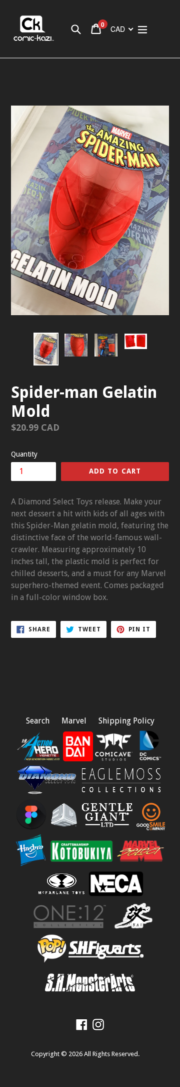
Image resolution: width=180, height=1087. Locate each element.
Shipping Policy (126, 720)
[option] (46, 348)
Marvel (74, 720)
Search (38, 720)
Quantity (24, 454)
